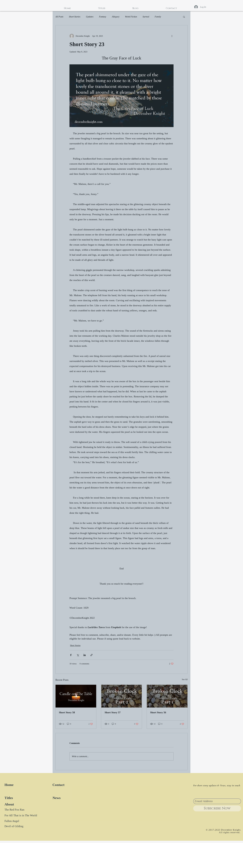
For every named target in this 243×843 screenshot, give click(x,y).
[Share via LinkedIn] (84, 655)
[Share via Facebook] (70, 655)
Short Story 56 (158, 712)
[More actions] (172, 36)
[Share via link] (91, 655)
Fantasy (102, 16)
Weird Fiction (131, 16)
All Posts (59, 16)
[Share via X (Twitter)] (77, 655)
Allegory (115, 16)
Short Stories (74, 16)
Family (158, 16)
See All (185, 679)
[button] (184, 17)
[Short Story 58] (76, 696)
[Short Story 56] (167, 696)
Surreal (146, 16)
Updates (89, 16)
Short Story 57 (113, 712)
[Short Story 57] (121, 696)
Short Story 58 (67, 712)
